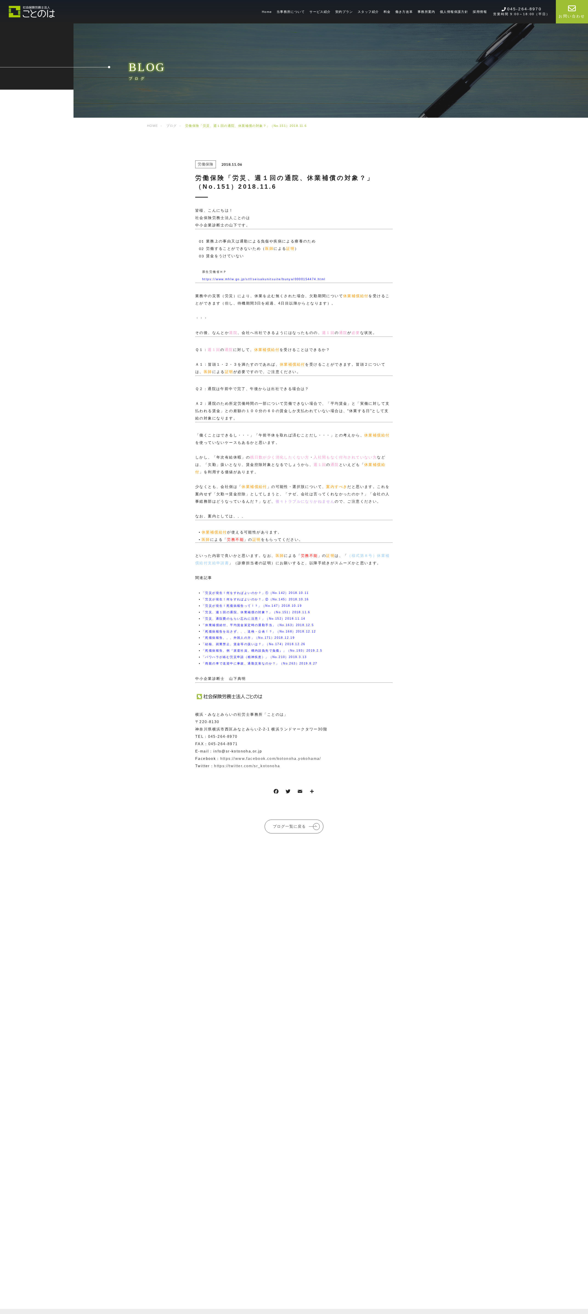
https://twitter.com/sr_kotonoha (247, 766)
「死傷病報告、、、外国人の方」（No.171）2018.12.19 (248, 637)
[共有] (312, 792)
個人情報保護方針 (454, 12)
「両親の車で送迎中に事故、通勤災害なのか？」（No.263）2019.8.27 (259, 663)
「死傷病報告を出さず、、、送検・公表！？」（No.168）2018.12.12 (259, 631)
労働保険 (205, 164)
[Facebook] (276, 792)
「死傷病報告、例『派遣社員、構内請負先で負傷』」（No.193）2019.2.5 (262, 650)
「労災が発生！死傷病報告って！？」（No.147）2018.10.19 (252, 605)
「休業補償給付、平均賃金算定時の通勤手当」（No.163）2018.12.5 (258, 625)
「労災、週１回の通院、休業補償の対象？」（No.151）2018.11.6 (256, 612)
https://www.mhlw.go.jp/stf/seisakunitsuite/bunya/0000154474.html (264, 279)
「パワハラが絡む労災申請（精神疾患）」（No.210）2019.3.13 (254, 657)
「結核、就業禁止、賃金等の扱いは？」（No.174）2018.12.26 (253, 644)
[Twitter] (288, 792)
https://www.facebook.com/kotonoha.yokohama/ (270, 759)
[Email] (300, 792)
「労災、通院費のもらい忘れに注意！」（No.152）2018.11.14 (253, 618)
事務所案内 (426, 12)
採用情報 (480, 12)
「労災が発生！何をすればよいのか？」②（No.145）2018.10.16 (255, 599)
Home (267, 12)
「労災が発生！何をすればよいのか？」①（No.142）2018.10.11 (255, 593)
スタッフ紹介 (368, 12)
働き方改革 (404, 12)
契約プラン (344, 12)
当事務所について (291, 12)
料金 (387, 12)
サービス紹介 (320, 12)
